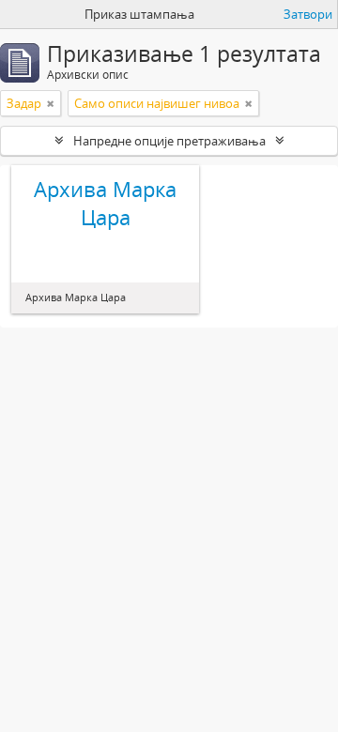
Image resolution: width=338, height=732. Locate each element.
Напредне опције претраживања (169, 140)
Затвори (308, 14)
